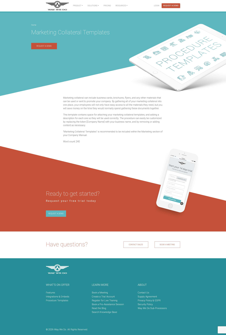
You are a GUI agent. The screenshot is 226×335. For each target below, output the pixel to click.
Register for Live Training (104, 300)
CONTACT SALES (136, 244)
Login (156, 5)
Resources (121, 5)
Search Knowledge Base (104, 312)
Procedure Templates (57, 300)
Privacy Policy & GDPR (149, 300)
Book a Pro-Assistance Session (108, 304)
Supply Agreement (147, 296)
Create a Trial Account (103, 296)
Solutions (92, 5)
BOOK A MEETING (167, 244)
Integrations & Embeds (57, 296)
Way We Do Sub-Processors (152, 308)
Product (77, 5)
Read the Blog (99, 308)
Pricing (107, 5)
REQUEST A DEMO (44, 46)
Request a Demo (171, 5)
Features (50, 292)
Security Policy (145, 304)
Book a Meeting (100, 292)
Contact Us (143, 292)
